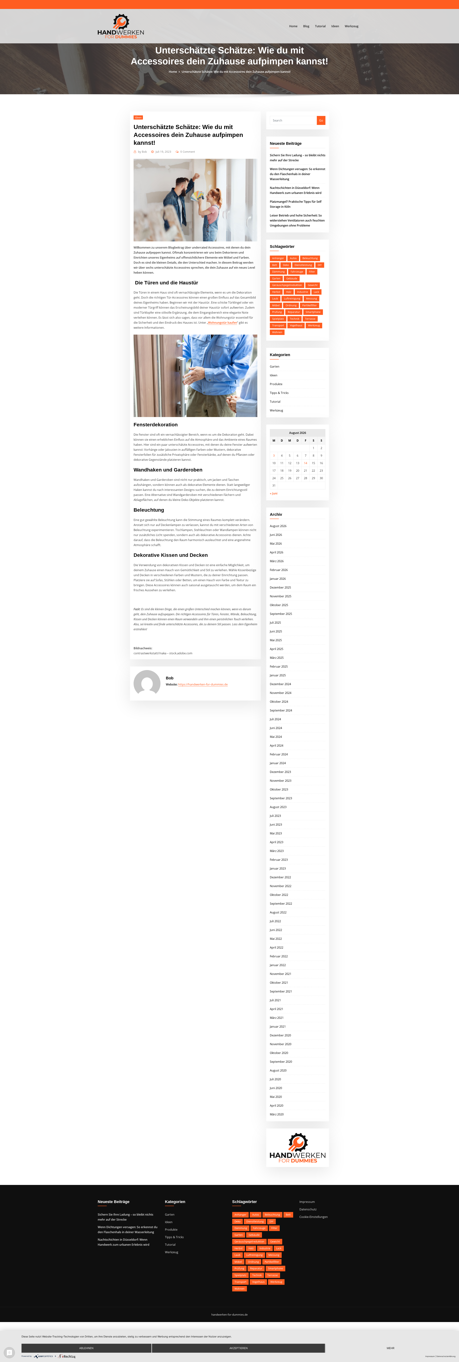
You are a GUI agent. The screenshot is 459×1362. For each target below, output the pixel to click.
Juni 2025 (276, 631)
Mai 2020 (276, 1097)
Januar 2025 (278, 675)
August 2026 (278, 526)
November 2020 (280, 1044)
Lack (316, 292)
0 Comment (187, 151)
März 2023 (277, 851)
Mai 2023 (276, 833)
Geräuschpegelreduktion (287, 285)
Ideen (335, 26)
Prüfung (277, 312)
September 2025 (281, 614)
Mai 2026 (276, 544)
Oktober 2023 (279, 789)
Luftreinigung (292, 298)
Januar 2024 (278, 763)
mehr (390, 1348)
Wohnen (277, 332)
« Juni (273, 493)
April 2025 (276, 649)
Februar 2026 (279, 570)
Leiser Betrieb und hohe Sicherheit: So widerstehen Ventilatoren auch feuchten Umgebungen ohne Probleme (297, 220)
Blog (306, 26)
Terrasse (310, 318)
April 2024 (276, 745)
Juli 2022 (275, 921)
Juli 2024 (275, 719)
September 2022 (281, 904)
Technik (294, 318)
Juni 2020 (276, 1088)
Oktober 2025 (279, 605)
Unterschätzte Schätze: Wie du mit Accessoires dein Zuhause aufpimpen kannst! (236, 72)
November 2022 (280, 886)
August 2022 (278, 912)
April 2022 (276, 947)
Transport (278, 325)
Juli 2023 (275, 816)
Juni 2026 (276, 535)
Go (321, 120)
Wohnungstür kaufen (222, 323)
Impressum (307, 1202)
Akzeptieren (239, 1348)
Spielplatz (278, 318)
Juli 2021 (275, 1000)
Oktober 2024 (279, 702)
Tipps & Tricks (279, 393)
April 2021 (276, 1009)
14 (305, 463)
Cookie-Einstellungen (313, 1217)
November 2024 (280, 693)
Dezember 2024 (280, 684)
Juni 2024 (276, 728)
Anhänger (278, 258)
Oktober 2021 (279, 983)
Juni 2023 (276, 825)
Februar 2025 (279, 666)
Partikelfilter (309, 305)
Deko (286, 265)
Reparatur (294, 312)
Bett (274, 265)
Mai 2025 (276, 640)
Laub (275, 298)
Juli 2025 (275, 623)
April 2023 (276, 842)
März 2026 (277, 561)
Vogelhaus (296, 325)
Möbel (276, 305)
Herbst (276, 292)
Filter (312, 271)
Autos (293, 258)
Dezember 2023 (280, 772)
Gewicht (313, 285)
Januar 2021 (278, 1026)
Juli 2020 (275, 1079)
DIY (320, 265)
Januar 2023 (278, 868)
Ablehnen (86, 1348)
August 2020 (278, 1070)
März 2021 (277, 1018)
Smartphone (313, 312)
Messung (311, 298)
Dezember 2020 (280, 1035)
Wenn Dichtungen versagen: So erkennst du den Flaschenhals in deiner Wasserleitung (297, 174)
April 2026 (276, 552)
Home (293, 26)
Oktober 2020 (279, 1053)
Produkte (276, 384)
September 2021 (281, 991)
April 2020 (276, 1106)
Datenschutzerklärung (445, 1356)
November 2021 (280, 974)
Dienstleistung (303, 265)
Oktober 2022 (279, 895)
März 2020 (277, 1114)
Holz (288, 292)
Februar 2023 (279, 860)
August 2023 (278, 807)
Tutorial (320, 26)
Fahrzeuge (297, 271)
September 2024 (281, 710)
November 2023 (280, 781)
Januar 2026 (278, 579)
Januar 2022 (278, 965)
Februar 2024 (279, 754)
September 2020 (281, 1062)
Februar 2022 (279, 956)
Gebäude (291, 278)
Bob (142, 151)
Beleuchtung (310, 258)
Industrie (302, 292)
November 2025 (280, 596)
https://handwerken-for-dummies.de (203, 684)
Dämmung (278, 271)
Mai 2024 (276, 737)
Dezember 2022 (280, 877)
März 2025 (277, 658)
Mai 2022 (276, 939)
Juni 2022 (276, 930)
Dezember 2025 (280, 587)
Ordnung (291, 305)
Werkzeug (351, 26)
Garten (276, 278)
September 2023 (281, 798)
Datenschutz (307, 1209)
